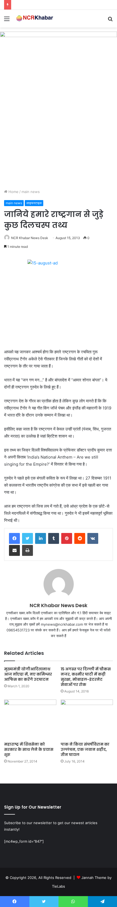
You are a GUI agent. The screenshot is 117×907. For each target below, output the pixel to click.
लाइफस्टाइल (34, 203)
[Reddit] (79, 538)
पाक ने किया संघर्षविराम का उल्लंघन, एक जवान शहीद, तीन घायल (85, 749)
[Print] (27, 550)
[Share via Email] (14, 550)
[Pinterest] (66, 538)
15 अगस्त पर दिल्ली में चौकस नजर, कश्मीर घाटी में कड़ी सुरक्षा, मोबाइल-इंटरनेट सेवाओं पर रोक (86, 676)
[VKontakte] (92, 538)
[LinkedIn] (40, 538)
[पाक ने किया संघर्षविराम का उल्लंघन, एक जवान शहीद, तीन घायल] (87, 719)
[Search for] (110, 20)
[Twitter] (27, 538)
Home (13, 191)
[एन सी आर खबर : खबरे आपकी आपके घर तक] (35, 19)
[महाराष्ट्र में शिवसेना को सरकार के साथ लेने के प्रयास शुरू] (30, 719)
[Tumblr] (53, 538)
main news (30, 191)
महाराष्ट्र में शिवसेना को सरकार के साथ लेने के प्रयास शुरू (28, 749)
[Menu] (7, 20)
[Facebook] (14, 538)
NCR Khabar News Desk (29, 238)
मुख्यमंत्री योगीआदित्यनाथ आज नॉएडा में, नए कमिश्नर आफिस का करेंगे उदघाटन (28, 674)
